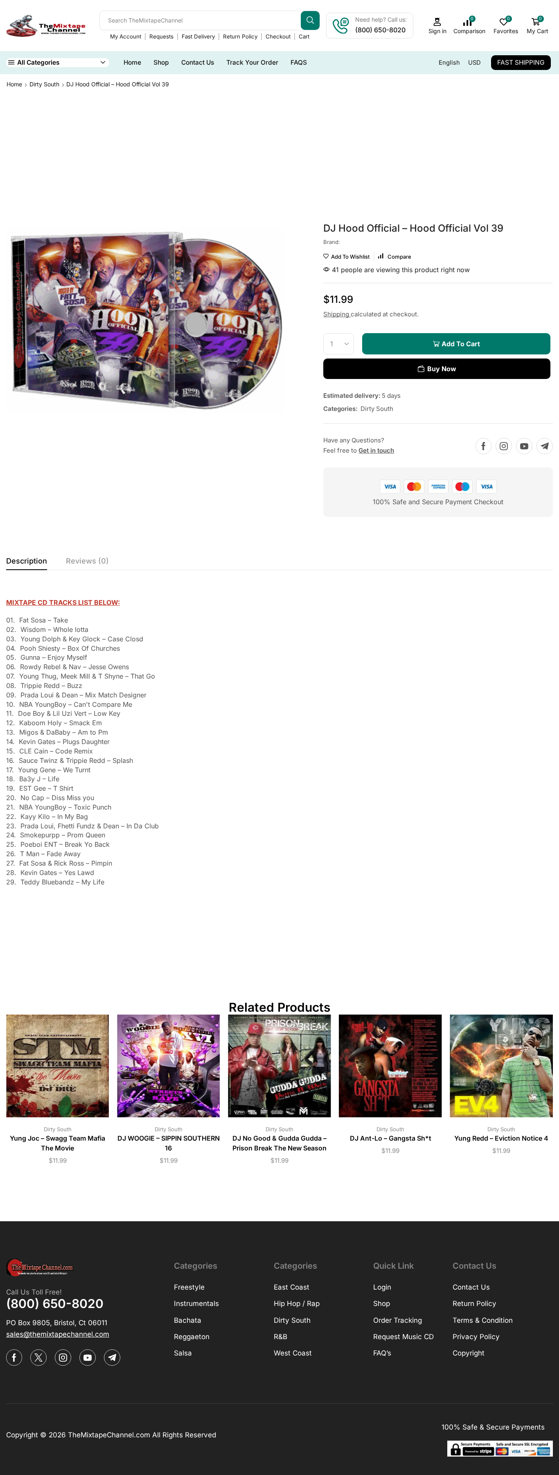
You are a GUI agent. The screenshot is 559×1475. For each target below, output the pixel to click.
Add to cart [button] (49, 1069)
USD (474, 62)
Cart (304, 36)
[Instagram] (504, 446)
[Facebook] (483, 446)
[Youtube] (524, 446)
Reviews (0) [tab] (87, 561)
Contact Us (197, 62)
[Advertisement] (279, 149)
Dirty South (44, 84)
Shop (161, 62)
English (449, 62)
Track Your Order (252, 62)
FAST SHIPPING (521, 62)
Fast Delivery (198, 36)
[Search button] (310, 20)
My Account (125, 36)
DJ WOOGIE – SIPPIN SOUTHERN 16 (168, 1143)
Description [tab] (26, 561)
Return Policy (240, 36)
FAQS (299, 62)
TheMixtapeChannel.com (109, 1435)
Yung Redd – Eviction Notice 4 (501, 1138)
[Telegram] (544, 446)
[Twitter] (38, 1357)
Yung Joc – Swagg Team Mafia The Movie (57, 1143)
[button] (57, 1334)
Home (132, 62)
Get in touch (376, 450)
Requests (161, 36)
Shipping (337, 314)
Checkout (278, 36)
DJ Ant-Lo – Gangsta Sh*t (390, 1138)
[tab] (26, 563)
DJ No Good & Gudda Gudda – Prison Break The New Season (279, 1143)
